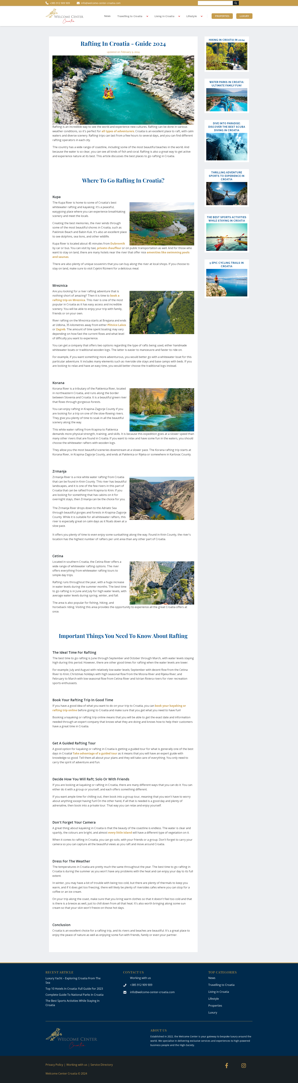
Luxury (244, 16)
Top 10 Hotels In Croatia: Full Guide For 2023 (74, 989)
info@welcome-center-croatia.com (152, 992)
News (107, 16)
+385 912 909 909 (141, 985)
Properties (222, 16)
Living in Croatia (164, 16)
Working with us (140, 978)
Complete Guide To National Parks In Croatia (74, 995)
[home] (64, 16)
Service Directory (102, 1065)
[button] (131, 16)
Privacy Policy (54, 1065)
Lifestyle (191, 16)
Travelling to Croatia (129, 16)
